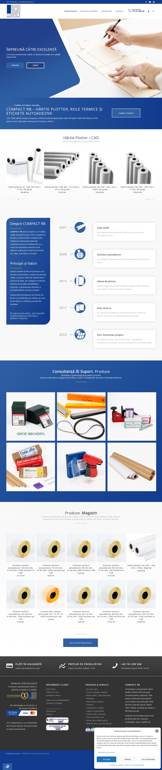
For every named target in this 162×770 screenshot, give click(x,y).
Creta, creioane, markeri (97, 692)
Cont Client (50, 689)
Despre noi (51, 711)
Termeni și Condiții (116, 765)
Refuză (127, 759)
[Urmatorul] (160, 58)
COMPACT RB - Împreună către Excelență (35, 753)
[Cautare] (153, 11)
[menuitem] (70, 11)
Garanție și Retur (53, 695)
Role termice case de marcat (99, 723)
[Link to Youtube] (150, 2)
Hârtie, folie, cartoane (96, 714)
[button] (157, 731)
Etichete (90, 698)
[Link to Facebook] (146, 2)
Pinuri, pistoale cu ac (95, 717)
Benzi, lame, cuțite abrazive (98, 695)
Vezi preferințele (148, 759)
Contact (49, 714)
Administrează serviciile (106, 752)
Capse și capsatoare (95, 711)
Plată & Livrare (52, 692)
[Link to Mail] (154, 2)
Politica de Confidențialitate (134, 765)
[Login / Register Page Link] (148, 11)
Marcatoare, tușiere (95, 701)
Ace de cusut (92, 689)
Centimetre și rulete (95, 708)
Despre (35, 65)
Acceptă (106, 759)
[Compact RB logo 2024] (13, 11)
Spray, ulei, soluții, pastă (97, 720)
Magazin (15, 65)
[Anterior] (2, 58)
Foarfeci (90, 704)
